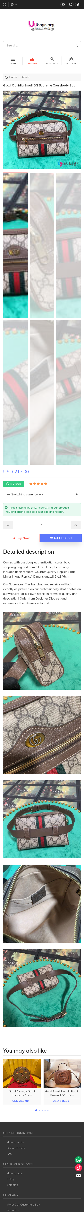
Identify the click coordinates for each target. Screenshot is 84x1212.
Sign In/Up (52, 63)
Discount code (16, 1148)
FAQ (9, 1154)
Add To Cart (62, 538)
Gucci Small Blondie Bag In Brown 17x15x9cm (62, 1093)
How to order (15, 1142)
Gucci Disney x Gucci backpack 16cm (22, 1093)
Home (13, 77)
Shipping (12, 1185)
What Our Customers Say (23, 1204)
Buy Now (23, 538)
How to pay (14, 1173)
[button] (36, 1110)
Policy (10, 1179)
